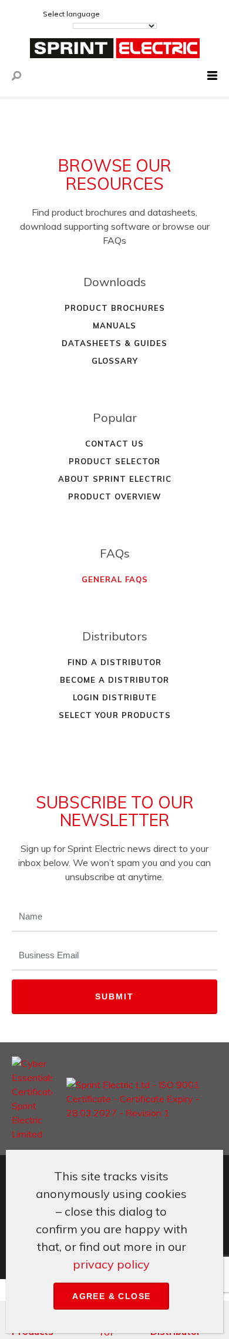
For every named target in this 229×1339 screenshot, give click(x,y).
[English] (113, 14)
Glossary (115, 360)
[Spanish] (161, 14)
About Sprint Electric (114, 479)
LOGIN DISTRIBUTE (115, 697)
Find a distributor (114, 662)
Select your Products (115, 715)
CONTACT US (114, 443)
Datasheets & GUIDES (114, 343)
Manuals (114, 325)
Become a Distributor (114, 679)
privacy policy (111, 1264)
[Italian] (177, 14)
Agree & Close (111, 1296)
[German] (129, 14)
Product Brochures (115, 308)
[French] (145, 14)
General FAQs (115, 579)
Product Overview (114, 496)
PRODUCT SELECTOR (114, 461)
